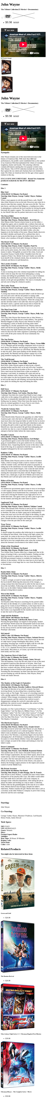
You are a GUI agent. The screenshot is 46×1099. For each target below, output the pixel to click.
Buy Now (10, 30)
